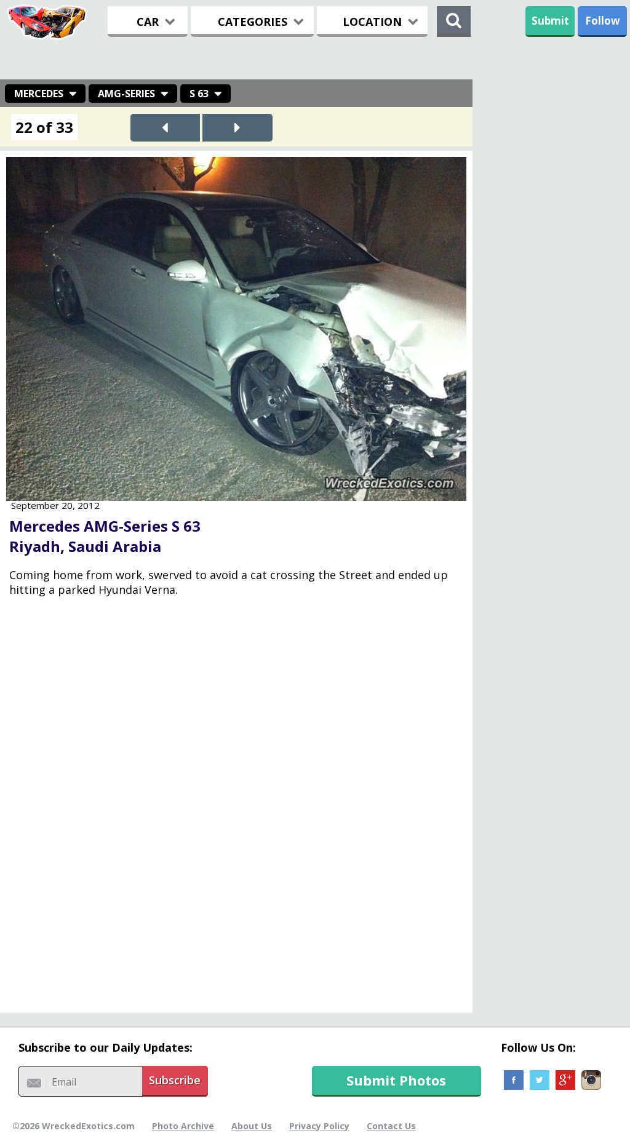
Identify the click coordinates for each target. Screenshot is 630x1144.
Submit (550, 21)
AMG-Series (126, 93)
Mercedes (38, 93)
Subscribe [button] (175, 1080)
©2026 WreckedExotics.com (73, 1126)
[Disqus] (236, 810)
